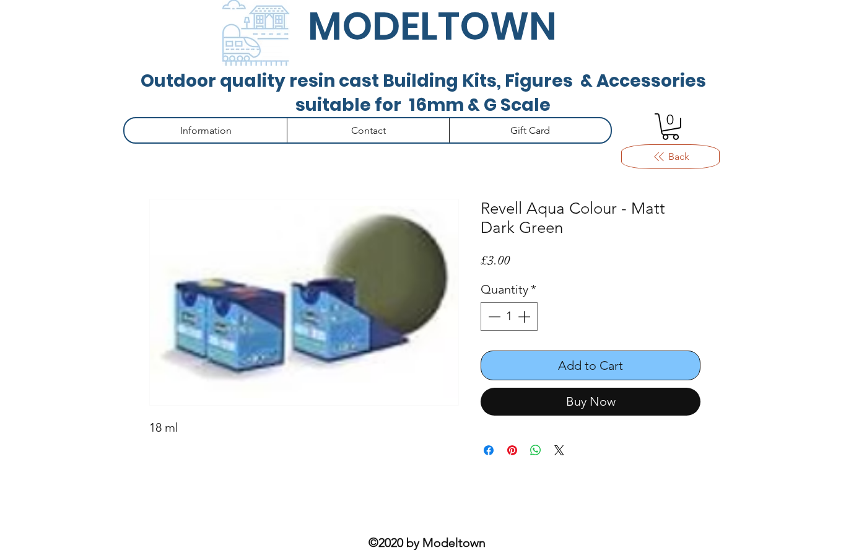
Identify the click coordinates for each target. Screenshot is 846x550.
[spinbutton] (509, 316)
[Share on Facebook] (488, 450)
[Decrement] (493, 316)
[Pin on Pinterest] (512, 450)
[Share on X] (559, 450)
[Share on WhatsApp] (535, 450)
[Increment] (525, 316)
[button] (670, 126)
